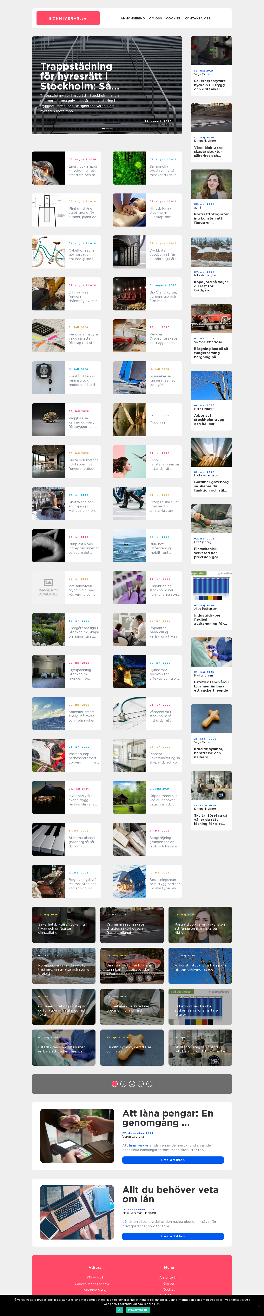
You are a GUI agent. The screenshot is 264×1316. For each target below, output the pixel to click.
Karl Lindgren (203, 675)
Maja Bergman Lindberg (139, 1213)
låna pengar (138, 1145)
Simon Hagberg (161, 124)
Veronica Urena (133, 1136)
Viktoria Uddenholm (208, 342)
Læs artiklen (173, 1160)
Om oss (155, 18)
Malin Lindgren (204, 408)
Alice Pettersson (206, 608)
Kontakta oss (197, 18)
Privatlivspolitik (138, 1309)
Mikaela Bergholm (206, 275)
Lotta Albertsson (206, 475)
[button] (103, 128)
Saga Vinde (202, 74)
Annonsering (133, 18)
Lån (125, 1222)
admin (198, 207)
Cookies (173, 18)
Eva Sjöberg (202, 542)
